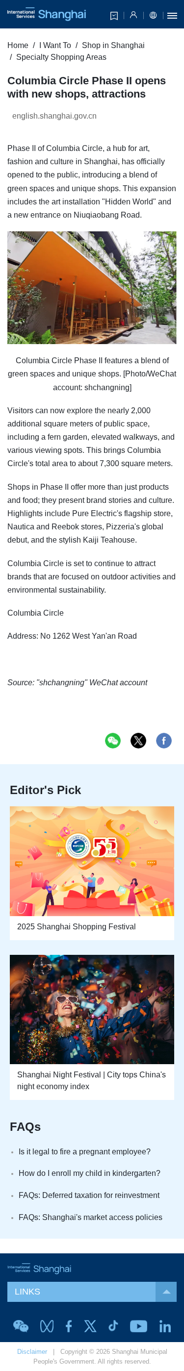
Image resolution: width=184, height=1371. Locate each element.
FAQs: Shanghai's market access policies (90, 1217)
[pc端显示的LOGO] (46, 14)
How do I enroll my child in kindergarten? (89, 1173)
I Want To (55, 45)
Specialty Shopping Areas (61, 57)
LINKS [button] (27, 1291)
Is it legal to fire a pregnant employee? (85, 1151)
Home (17, 45)
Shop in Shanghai (113, 45)
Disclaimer (32, 1351)
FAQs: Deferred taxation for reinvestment (89, 1195)
